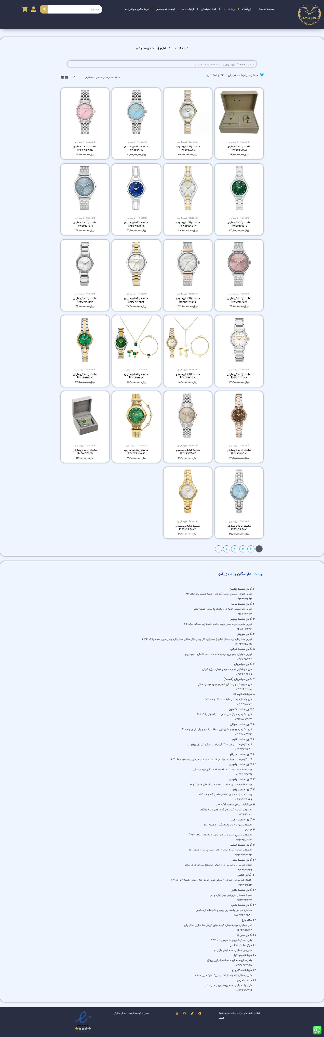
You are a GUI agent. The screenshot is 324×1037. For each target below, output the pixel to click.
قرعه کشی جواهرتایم (137, 9)
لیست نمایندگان (165, 9)
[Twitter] (192, 1013)
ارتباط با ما (188, 9)
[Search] (44, 9)
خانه (252, 65)
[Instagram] (177, 1013)
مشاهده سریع (239, 135)
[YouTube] (184, 1013)
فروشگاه (246, 9)
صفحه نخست (266, 9)
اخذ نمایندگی (208, 9)
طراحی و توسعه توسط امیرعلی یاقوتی (131, 1013)
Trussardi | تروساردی (236, 65)
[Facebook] (199, 1013)
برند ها (231, 9)
